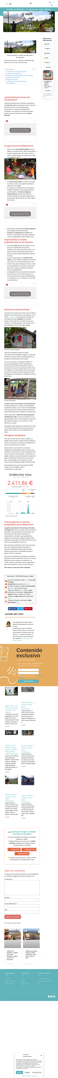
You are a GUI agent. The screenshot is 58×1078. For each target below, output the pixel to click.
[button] (41, 1055)
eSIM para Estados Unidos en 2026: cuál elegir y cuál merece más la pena (31, 954)
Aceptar (19, 1072)
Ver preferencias (36, 1072)
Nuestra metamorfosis (12, 77)
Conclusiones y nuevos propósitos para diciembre (16, 82)
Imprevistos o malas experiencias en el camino (19, 75)
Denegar (27, 1072)
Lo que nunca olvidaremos (13, 73)
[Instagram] (53, 2)
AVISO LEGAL (34, 1075)
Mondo (12, 588)
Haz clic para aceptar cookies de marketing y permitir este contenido (20, 130)
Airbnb (27, 584)
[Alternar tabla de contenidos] (33, 69)
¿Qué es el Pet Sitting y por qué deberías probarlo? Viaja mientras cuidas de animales (11, 750)
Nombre (7, 897)
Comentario (8, 879)
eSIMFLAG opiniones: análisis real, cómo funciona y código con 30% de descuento (12, 955)
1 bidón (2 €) (15, 849)
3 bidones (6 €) (23, 854)
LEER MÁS (7, 726)
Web (5, 909)
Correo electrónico (10, 903)
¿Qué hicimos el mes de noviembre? (16, 72)
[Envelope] (51, 5)
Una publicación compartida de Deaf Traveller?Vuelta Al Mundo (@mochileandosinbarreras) (26, 133)
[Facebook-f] (49, 996)
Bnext (22, 590)
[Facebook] (49, 2)
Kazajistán (12, 317)
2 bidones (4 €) (30, 849)
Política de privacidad (26, 1075)
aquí (26, 580)
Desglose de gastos (12, 79)
